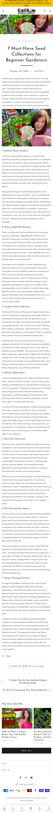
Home (18, 41)
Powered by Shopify (26, 800)
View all (26, 751)
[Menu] (3, 11)
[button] (44, 11)
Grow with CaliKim (28, 41)
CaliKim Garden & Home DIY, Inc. (23, 798)
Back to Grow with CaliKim (28, 666)
